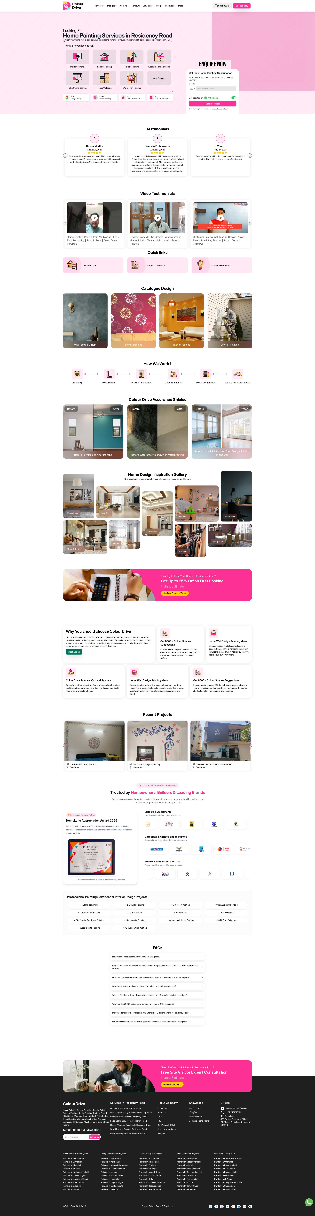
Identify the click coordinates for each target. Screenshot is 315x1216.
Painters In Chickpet (147, 1165)
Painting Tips (194, 1108)
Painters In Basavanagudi (150, 1186)
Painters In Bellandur (72, 1186)
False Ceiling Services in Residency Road (128, 1121)
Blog (158, 6)
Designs (111, 6)
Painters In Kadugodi (72, 1189)
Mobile (192, 84)
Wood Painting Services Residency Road (128, 1129)
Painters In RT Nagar (148, 1168)
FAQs (160, 1116)
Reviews (136, 6)
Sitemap (161, 1133)
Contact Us (163, 1108)
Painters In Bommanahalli (225, 1165)
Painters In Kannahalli (110, 1162)
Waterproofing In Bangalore (151, 1153)
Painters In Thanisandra (186, 1179)
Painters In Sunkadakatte (112, 1186)
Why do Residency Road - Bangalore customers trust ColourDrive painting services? (149, 995)
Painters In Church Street (150, 1175)
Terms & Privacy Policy (220, 109)
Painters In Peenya (109, 1189)
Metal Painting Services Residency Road (128, 1133)
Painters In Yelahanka (186, 1175)
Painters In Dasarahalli (224, 1175)
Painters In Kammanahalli (225, 1172)
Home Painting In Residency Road (125, 1108)
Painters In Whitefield (72, 1162)
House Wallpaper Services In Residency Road (130, 1125)
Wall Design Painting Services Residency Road (131, 1112)
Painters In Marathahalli (73, 1158)
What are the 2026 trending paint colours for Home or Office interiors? (143, 1004)
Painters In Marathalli (72, 1165)
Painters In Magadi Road (149, 1172)
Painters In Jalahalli (184, 1165)
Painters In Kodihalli (71, 1168)
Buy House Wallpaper (167, 1129)
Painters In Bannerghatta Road (228, 1158)
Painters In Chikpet (147, 1179)
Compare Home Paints (199, 1121)
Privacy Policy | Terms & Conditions (157, 1206)
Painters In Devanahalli (186, 1158)
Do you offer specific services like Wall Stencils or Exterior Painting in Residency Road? (150, 1013)
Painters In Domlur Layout (74, 1175)
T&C (159, 1121)
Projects (123, 6)
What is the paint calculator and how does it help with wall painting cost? (144, 986)
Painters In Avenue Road (150, 1189)
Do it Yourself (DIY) (166, 1125)
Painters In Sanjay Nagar (187, 1186)
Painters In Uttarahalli (223, 1162)
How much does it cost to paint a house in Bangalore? (136, 956)
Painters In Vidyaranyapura (113, 1168)
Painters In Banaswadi (186, 1189)
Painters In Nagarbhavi (111, 1179)
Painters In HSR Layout (73, 1182)
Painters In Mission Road (225, 1189)
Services (98, 6)
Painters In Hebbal (184, 1182)
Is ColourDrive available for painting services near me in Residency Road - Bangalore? (150, 1021)
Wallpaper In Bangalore (224, 1153)
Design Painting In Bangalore (113, 1153)
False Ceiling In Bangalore (187, 1153)
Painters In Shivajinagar (149, 1158)
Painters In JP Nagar (223, 1179)
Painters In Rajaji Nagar (149, 1162)
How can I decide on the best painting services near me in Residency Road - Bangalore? (151, 977)
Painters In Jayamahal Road (75, 1179)
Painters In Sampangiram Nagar (228, 1182)
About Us (162, 1112)
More (180, 6)
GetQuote (147, 6)
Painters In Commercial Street (152, 1182)
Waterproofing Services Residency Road (128, 1116)
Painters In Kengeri (109, 1172)
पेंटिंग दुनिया (193, 1112)
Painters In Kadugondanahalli (189, 1172)
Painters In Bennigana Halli (188, 1168)
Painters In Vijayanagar (111, 1158)
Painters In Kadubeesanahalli (76, 1172)
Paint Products (195, 1116)
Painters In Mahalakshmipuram (114, 1165)
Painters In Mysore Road (112, 1175)
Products (169, 6)
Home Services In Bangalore (75, 1153)
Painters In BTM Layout (224, 1168)
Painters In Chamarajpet (224, 1186)
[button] (192, 88)
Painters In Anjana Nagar (112, 1182)
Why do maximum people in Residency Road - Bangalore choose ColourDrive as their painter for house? (155, 967)
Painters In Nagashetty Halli (188, 1162)
